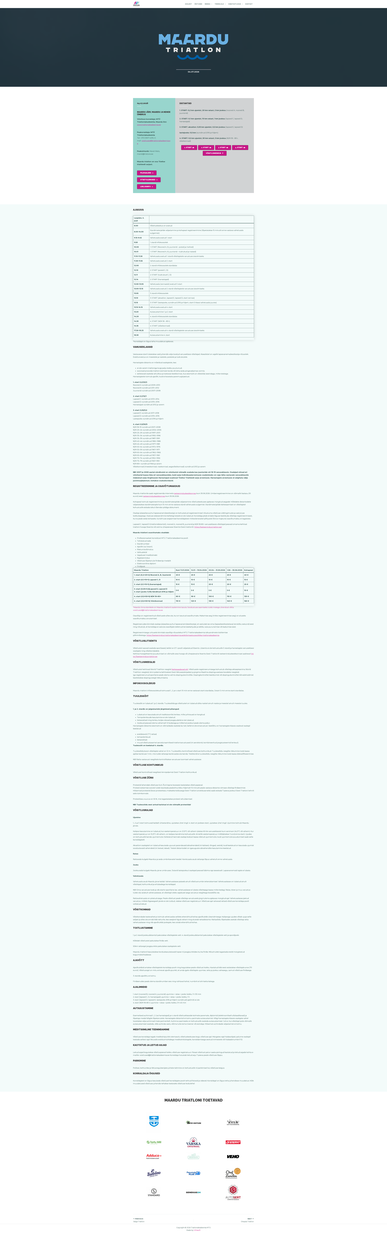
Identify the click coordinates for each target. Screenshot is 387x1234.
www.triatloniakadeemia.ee (149, 125)
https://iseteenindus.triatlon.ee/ (208, 527)
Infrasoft (197, 1230)
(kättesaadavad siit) (179, 669)
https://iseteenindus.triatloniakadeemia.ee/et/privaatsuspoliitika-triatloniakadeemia (183, 635)
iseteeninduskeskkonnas (185, 493)
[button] (211, 4)
